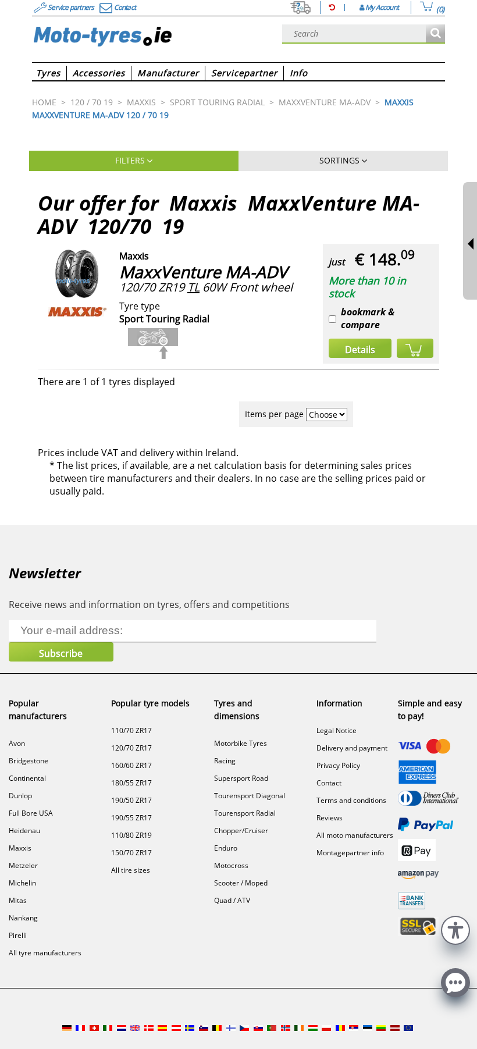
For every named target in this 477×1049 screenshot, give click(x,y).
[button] (455, 929)
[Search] (435, 34)
